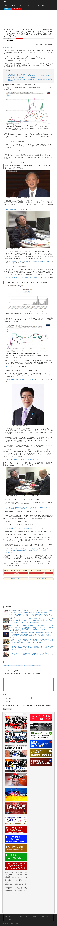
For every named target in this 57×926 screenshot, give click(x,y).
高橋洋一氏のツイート (11, 141)
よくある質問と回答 (44, 916)
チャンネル (13, 5)
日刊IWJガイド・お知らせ (25, 5)
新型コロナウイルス (9, 665)
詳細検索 (20, 714)
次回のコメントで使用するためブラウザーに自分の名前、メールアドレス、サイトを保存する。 (28, 705)
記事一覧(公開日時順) (41, 578)
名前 (4, 694)
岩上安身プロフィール (10, 916)
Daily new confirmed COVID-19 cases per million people (20, 150)
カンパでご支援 (41, 573)
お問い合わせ (8, 919)
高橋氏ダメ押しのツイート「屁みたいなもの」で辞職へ (21, 77)
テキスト (19, 38)
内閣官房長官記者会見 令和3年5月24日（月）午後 (19, 459)
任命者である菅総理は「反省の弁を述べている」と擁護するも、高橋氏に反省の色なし (29, 75)
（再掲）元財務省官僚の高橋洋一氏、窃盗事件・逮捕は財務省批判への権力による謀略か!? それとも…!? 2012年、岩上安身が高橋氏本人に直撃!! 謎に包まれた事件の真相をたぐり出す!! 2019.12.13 (29, 550)
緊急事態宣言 (19, 665)
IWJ (4, 1)
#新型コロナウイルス (11, 47)
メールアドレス (7, 698)
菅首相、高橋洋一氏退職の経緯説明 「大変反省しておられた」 (22, 379)
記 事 (6, 5)
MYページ (7, 8)
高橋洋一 (26, 665)
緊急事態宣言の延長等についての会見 (15, 209)
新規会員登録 (17, 8)
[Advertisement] (28, 14)
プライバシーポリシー (31, 916)
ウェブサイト (6, 701)
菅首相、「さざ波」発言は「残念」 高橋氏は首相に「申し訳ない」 (23, 277)
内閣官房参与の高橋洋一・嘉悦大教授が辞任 (19, 74)
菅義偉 (32, 665)
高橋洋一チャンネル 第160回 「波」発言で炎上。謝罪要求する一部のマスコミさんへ (28, 261)
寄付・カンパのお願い (39, 5)
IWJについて (21, 916)
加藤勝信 (37, 665)
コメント (5, 676)
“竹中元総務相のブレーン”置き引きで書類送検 (17, 528)
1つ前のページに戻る (16, 578)
